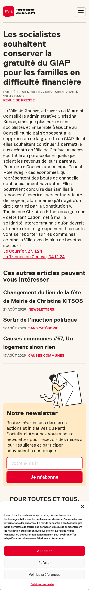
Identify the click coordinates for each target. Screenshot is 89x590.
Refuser (44, 563)
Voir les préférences (44, 574)
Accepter (44, 551)
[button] (82, 507)
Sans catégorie (43, 328)
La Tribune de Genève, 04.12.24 (34, 256)
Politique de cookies (42, 584)
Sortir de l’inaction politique (40, 320)
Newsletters (41, 309)
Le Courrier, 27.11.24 (22, 251)
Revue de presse (19, 100)
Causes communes (46, 356)
